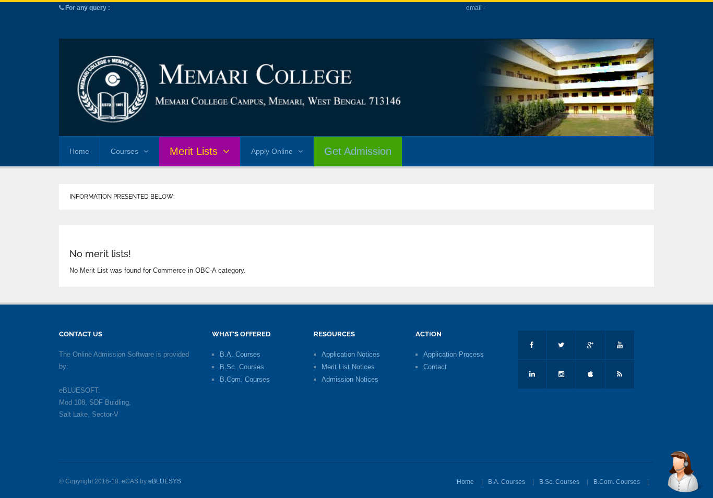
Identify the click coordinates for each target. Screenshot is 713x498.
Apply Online (272, 151)
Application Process (453, 354)
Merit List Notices (348, 367)
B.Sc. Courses (242, 367)
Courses (124, 151)
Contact (435, 367)
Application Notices (351, 354)
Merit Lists (194, 151)
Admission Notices (350, 379)
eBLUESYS (164, 481)
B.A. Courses (240, 354)
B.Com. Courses (245, 379)
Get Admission (357, 151)
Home (79, 151)
